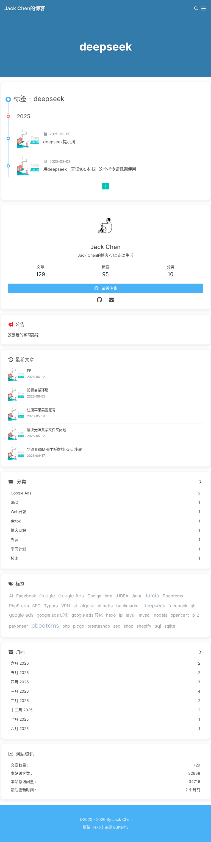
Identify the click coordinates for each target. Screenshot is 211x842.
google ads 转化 (87, 615)
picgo (78, 626)
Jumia (152, 595)
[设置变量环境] (16, 394)
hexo (111, 615)
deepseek (154, 605)
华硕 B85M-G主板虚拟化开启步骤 (54, 449)
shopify (144, 626)
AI (11, 595)
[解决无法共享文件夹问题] (16, 433)
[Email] (111, 299)
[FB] (16, 374)
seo (116, 626)
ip (121, 615)
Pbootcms (173, 595)
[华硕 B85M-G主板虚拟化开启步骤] (16, 453)
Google (47, 595)
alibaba (105, 605)
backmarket (128, 605)
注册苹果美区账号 (41, 410)
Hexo (96, 827)
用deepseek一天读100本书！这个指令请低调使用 (89, 169)
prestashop (98, 626)
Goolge (94, 595)
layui (130, 615)
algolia (87, 605)
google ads (21, 615)
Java (136, 595)
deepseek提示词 (59, 141)
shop (128, 626)
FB (29, 370)
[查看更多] (200, 482)
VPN (65, 605)
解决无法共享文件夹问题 (46, 429)
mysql (145, 615)
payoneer (18, 626)
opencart (180, 615)
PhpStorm (19, 605)
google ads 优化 (52, 615)
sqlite (169, 626)
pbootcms (45, 625)
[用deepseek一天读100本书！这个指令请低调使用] (28, 166)
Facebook (26, 595)
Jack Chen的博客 (24, 8)
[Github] (99, 299)
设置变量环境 (37, 390)
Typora (51, 605)
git (193, 605)
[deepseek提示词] (28, 138)
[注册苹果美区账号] (16, 413)
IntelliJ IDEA (116, 595)
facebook (177, 605)
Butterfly (121, 827)
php (66, 626)
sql (158, 626)
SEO (36, 605)
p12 (195, 615)
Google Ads (71, 595)
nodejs (160, 615)
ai (75, 605)
